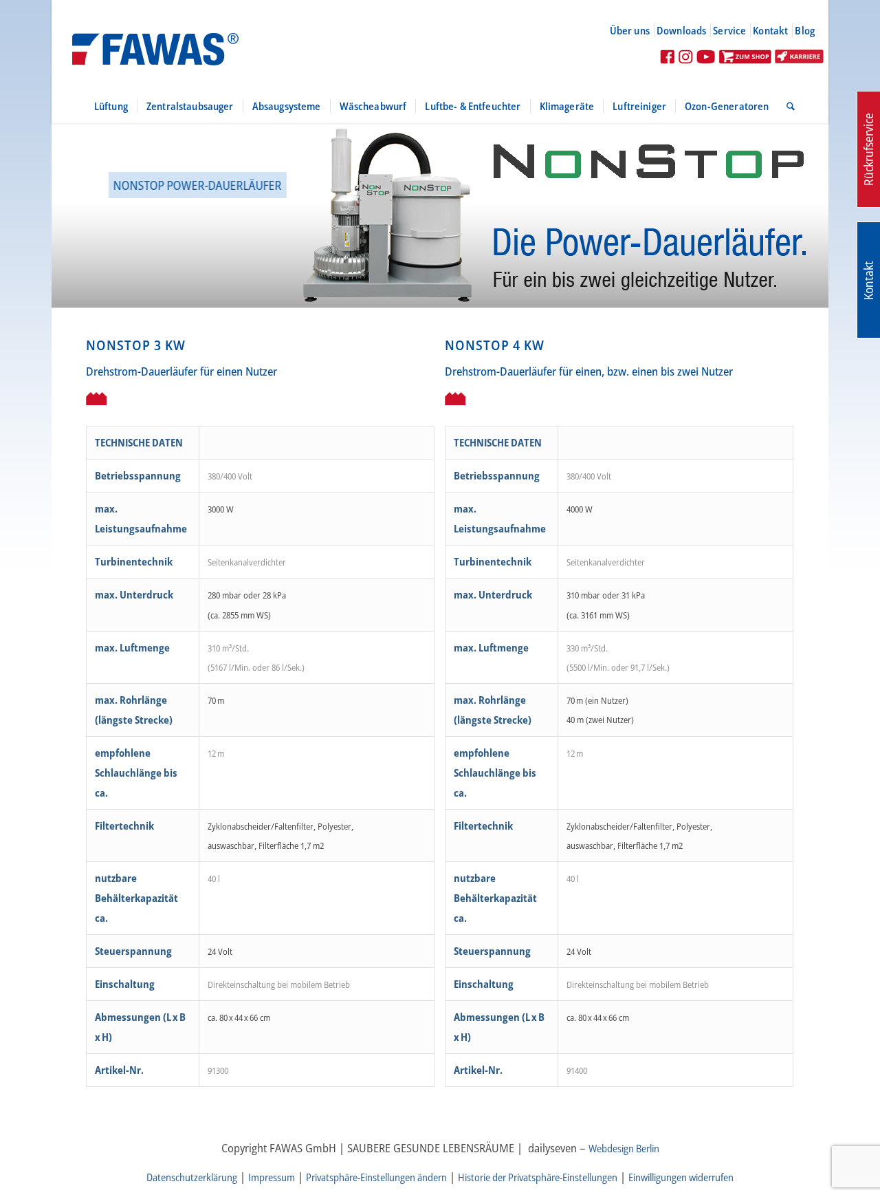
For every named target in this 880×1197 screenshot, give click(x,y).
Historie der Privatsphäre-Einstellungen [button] (537, 1177)
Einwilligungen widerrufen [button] (681, 1177)
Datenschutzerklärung (191, 1177)
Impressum (271, 1177)
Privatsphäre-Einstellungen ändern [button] (376, 1177)
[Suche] (786, 106)
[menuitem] (636, 30)
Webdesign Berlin (623, 1148)
